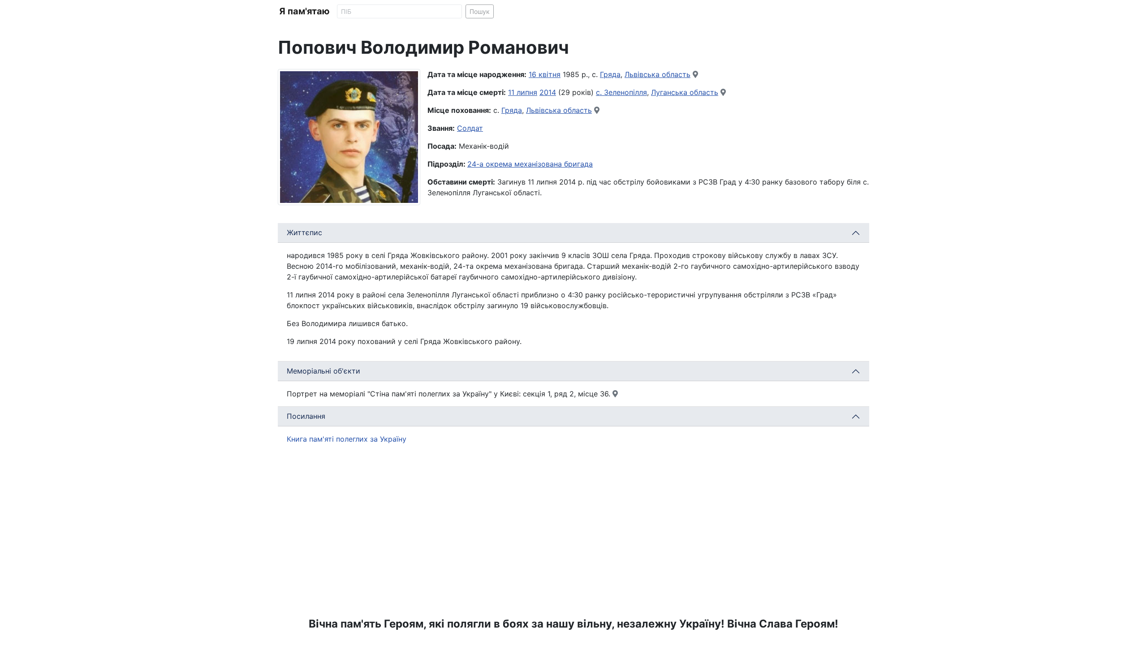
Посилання (306, 416)
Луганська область (684, 92)
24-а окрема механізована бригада (530, 163)
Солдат (470, 128)
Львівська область (657, 74)
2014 (547, 92)
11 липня (522, 92)
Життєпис (304, 232)
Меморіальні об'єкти (323, 370)
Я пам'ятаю (304, 11)
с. (600, 92)
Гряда (610, 74)
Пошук (480, 11)
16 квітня (545, 74)
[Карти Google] (695, 74)
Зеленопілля (625, 92)
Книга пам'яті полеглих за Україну (346, 438)
